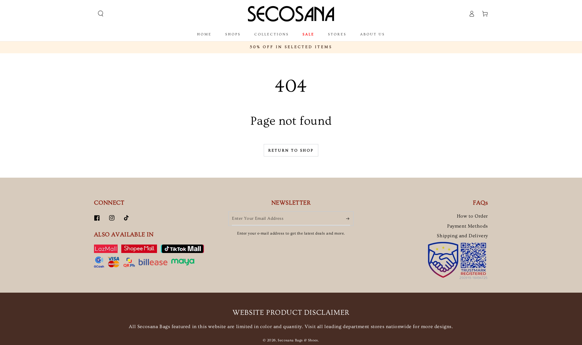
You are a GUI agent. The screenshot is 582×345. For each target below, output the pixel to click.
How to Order (472, 216)
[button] (100, 13)
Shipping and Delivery (462, 235)
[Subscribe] (348, 218)
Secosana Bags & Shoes (298, 340)
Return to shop (291, 150)
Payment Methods (467, 226)
